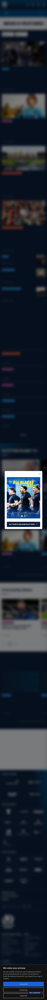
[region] (23, 982)
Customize (23, 990)
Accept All (23, 984)
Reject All (23, 996)
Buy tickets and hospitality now (22, 524)
